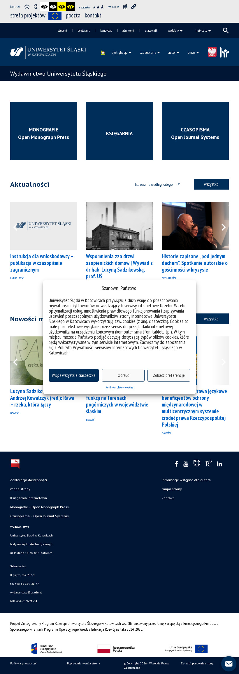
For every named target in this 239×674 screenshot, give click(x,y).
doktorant (84, 30)
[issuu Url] (197, 464)
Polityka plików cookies (119, 387)
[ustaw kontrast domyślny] (26, 6)
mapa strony (20, 489)
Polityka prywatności (23, 663)
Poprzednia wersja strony (83, 663)
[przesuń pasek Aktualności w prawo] (220, 226)
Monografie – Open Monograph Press (39, 507)
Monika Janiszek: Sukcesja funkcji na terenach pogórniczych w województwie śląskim (117, 401)
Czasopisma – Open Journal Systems (39, 516)
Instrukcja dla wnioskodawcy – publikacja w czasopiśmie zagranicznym (41, 263)
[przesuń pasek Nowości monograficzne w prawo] (220, 360)
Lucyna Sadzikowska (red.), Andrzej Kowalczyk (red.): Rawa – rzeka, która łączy (42, 398)
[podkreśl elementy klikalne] (133, 6)
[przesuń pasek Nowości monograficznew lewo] (19, 360)
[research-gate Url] (208, 464)
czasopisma (148, 52)
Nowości (15, 413)
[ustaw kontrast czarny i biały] (44, 6)
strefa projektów (27, 15)
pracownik (151, 30)
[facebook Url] (176, 464)
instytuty (201, 30)
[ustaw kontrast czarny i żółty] (61, 6)
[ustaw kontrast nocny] (35, 6)
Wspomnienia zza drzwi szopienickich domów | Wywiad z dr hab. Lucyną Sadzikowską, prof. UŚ (119, 266)
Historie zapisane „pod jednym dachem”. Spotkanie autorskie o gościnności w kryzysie (195, 263)
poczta (73, 15)
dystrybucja (119, 52)
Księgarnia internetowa (28, 498)
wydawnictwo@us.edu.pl (26, 592)
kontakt (93, 15)
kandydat (106, 30)
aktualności (17, 278)
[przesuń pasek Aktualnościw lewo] (19, 226)
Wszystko (211, 184)
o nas (191, 52)
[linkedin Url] (219, 464)
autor (172, 52)
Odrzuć (123, 375)
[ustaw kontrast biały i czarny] (53, 6)
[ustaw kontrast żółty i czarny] (70, 6)
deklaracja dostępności (28, 480)
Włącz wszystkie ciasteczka (74, 375)
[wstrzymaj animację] (125, 6)
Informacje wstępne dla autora (186, 480)
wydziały (173, 30)
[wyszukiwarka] (226, 30)
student (62, 30)
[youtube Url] (185, 464)
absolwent (128, 30)
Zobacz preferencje (169, 375)
